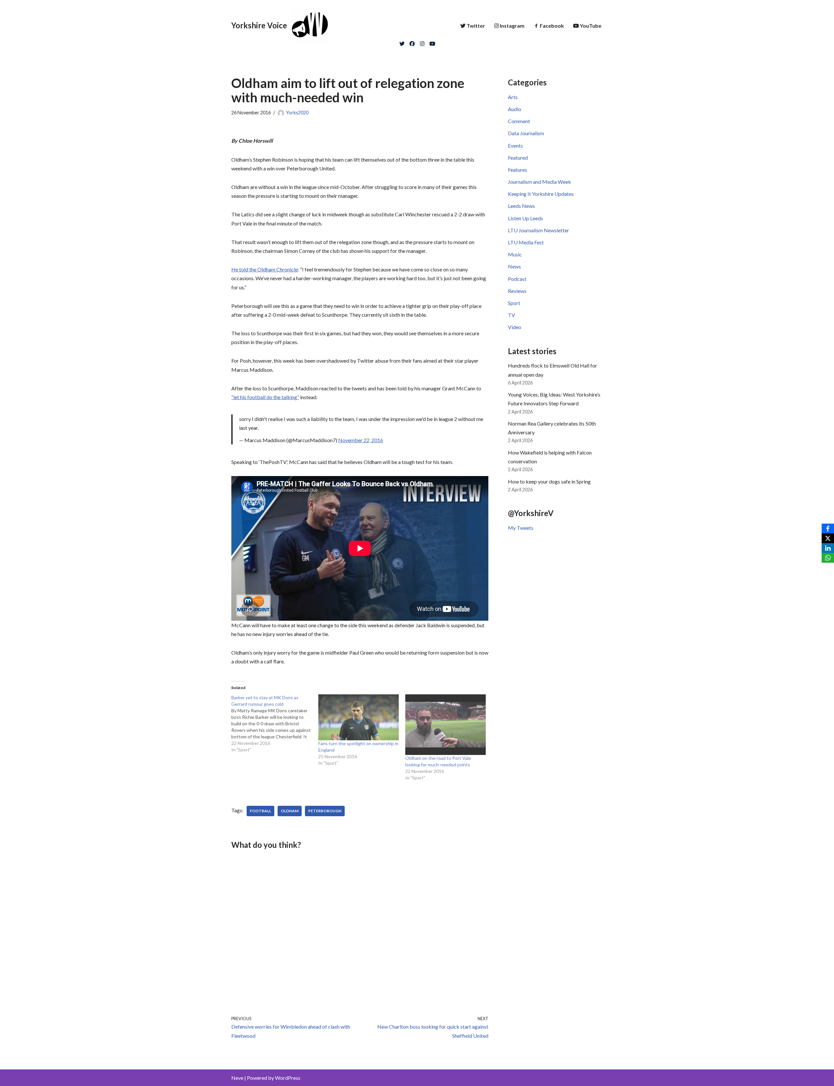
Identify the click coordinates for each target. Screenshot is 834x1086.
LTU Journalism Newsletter (538, 230)
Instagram (512, 25)
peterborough (324, 810)
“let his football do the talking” (265, 397)
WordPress (287, 1078)
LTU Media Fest (526, 242)
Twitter (476, 25)
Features (517, 170)
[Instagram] (422, 42)
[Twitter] (402, 42)
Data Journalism (526, 133)
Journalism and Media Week (539, 182)
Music (515, 254)
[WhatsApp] (828, 558)
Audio (514, 109)
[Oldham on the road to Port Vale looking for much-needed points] (445, 724)
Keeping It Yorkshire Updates (541, 194)
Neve (237, 1078)
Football (260, 810)
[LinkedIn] (828, 548)
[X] (828, 538)
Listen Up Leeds (525, 218)
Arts (513, 97)
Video (514, 327)
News (514, 266)
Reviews (517, 291)
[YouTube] (432, 42)
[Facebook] (412, 42)
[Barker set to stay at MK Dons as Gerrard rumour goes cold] (274, 723)
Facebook (552, 25)
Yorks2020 (297, 112)
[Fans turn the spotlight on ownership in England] (358, 717)
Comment (519, 121)
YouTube (590, 25)
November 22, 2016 (360, 440)
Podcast (517, 279)
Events (515, 145)
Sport (514, 303)
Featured (518, 157)
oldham (289, 810)
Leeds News (521, 206)
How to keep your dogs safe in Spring (549, 481)
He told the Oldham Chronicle (264, 269)
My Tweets (520, 528)
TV (511, 315)
